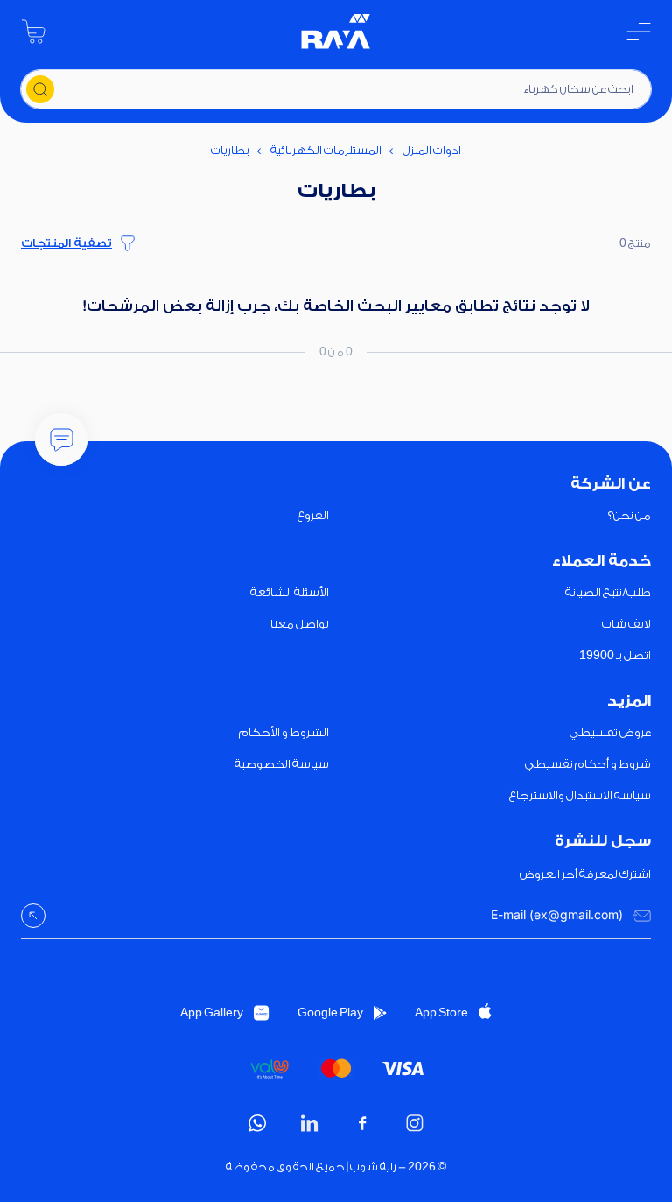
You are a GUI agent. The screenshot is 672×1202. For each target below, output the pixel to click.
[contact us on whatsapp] (257, 1123)
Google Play (330, 1012)
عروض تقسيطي (610, 732)
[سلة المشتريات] (33, 31)
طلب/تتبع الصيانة (608, 592)
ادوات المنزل (431, 150)
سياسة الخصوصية (281, 763)
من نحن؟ (629, 515)
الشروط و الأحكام (284, 732)
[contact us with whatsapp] (61, 439)
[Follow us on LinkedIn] (309, 1123)
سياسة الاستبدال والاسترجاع (580, 795)
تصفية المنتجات (66, 243)
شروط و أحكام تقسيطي (588, 763)
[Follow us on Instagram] (415, 1123)
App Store (441, 1012)
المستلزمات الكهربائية (326, 150)
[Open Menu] (638, 31)
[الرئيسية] (336, 31)
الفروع (313, 515)
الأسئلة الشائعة (289, 592)
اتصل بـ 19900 (615, 655)
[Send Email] (33, 915)
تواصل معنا (299, 623)
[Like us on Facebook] (362, 1123)
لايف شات (626, 623)
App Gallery (211, 1012)
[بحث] (40, 89)
